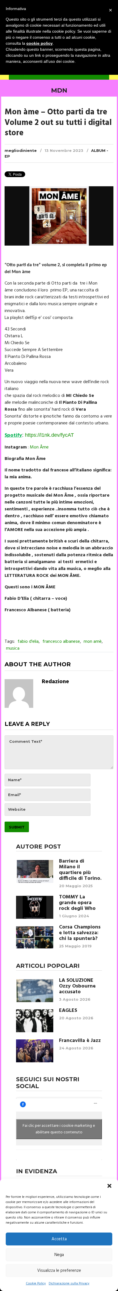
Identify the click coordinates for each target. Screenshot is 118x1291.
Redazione (55, 681)
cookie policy (39, 43)
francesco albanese (61, 641)
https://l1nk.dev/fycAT (49, 435)
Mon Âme (39, 447)
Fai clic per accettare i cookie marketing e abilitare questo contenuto (59, 1129)
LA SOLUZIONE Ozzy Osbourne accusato (77, 986)
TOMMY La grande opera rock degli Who (77, 903)
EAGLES (68, 1011)
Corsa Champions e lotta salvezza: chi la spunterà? (80, 933)
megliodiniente (21, 150)
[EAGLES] (34, 1020)
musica (12, 648)
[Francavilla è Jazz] (34, 1050)
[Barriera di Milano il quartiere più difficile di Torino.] (34, 871)
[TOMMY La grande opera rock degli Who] (34, 907)
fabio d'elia (28, 641)
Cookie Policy (36, 1283)
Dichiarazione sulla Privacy (69, 1283)
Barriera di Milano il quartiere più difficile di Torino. (80, 870)
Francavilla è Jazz (80, 1041)
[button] (109, 1186)
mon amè (93, 641)
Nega (59, 1254)
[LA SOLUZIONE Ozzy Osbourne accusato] (34, 990)
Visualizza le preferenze (59, 1270)
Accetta (59, 1239)
